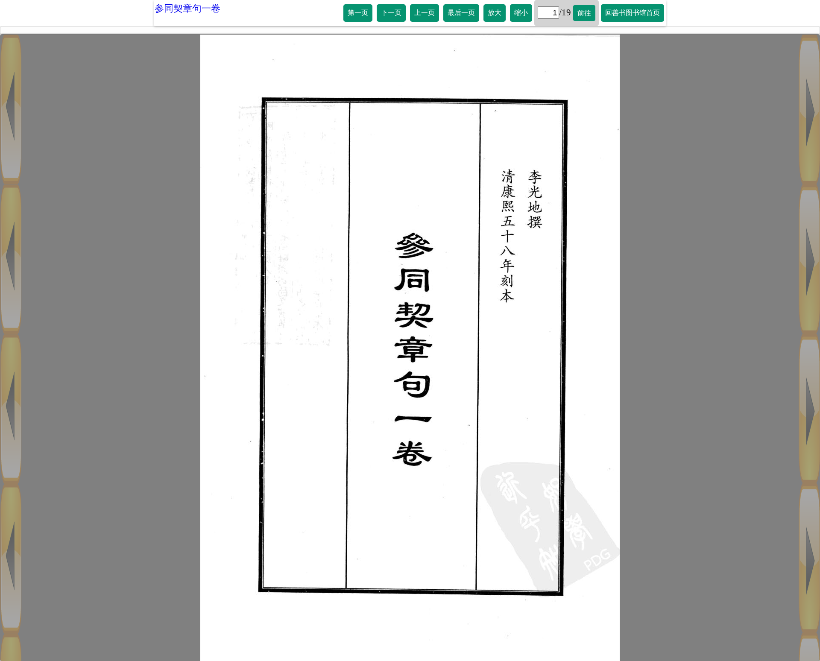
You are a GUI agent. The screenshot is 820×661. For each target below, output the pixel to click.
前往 (584, 13)
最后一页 (461, 12)
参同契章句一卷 (187, 8)
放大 (494, 12)
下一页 (391, 12)
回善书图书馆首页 (632, 12)
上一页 (424, 12)
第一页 (358, 12)
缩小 (521, 12)
